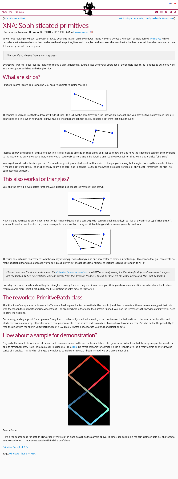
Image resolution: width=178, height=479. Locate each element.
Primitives (155, 38)
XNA (33, 453)
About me (7, 12)
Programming (80, 32)
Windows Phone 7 (19, 453)
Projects (19, 12)
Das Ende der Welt (15, 18)
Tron (74, 347)
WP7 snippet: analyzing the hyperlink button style (145, 18)
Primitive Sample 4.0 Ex (15, 447)
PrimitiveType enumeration (71, 272)
